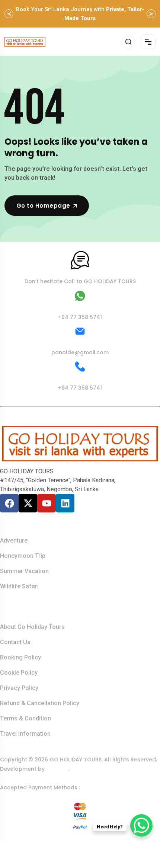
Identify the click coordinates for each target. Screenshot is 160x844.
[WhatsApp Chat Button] (141, 825)
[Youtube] (46, 503)
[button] (8, 13)
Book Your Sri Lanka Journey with (80, 14)
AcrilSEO (57, 769)
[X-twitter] (28, 503)
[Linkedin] (65, 503)
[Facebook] (9, 503)
